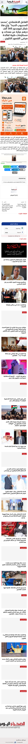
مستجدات (3, 42)
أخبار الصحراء (23, 384)
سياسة (24, 454)
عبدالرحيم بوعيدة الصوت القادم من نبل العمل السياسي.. (15, 283)
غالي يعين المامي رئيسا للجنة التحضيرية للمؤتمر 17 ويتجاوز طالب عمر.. (15, 399)
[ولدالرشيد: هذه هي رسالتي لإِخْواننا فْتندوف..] (14, 295)
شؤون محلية (23, 339)
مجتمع (24, 267)
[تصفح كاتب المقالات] (14, 190)
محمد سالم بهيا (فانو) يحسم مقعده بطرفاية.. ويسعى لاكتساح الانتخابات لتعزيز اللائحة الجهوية (14, 564)
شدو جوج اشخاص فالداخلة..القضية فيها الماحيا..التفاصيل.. (15, 588)
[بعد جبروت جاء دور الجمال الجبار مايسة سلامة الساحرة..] (14, 436)
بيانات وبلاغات (22, 523)
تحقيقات (24, 573)
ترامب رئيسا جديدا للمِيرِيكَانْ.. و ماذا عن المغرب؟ (21, 205)
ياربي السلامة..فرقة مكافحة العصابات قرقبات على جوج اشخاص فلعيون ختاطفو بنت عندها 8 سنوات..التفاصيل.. (14, 612)
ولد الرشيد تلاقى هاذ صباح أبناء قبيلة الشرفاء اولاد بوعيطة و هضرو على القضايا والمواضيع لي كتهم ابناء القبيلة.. (14, 683)
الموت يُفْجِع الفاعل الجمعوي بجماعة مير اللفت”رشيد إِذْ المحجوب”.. (15, 260)
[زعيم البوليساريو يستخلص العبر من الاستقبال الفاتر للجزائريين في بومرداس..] (14, 459)
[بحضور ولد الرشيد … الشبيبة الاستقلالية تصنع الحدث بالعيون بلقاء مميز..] (14, 367)
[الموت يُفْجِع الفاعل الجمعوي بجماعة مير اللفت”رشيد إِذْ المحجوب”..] (14, 250)
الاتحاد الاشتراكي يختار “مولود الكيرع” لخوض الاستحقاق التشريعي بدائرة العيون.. (14, 492)
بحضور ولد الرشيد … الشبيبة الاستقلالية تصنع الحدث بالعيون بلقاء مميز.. (15, 377)
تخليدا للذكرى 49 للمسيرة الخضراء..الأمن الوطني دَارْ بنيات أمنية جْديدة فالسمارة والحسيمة (7, 207)
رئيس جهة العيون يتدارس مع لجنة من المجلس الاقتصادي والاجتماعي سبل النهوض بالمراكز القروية (15, 708)
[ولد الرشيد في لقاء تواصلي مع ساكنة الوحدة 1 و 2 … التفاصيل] (14, 344)
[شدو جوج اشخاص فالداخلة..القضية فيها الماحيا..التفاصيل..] (14, 578)
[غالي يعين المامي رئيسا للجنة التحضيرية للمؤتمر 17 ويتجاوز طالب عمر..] (14, 389)
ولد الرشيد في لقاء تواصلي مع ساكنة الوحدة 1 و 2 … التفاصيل (15, 354)
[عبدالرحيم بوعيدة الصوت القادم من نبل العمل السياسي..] (14, 272)
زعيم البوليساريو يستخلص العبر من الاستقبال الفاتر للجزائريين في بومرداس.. (14, 469)
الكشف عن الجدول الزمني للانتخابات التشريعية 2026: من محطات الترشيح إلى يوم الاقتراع (14, 540)
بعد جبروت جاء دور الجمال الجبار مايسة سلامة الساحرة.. (15, 447)
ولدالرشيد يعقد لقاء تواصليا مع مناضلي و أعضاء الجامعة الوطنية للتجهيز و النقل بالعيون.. (14, 636)
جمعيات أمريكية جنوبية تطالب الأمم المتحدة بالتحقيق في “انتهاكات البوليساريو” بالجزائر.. (16, 423)
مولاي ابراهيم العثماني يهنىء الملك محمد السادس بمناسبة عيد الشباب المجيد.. (14, 660)
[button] (22, 166)
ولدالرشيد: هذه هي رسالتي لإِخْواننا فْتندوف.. (16, 305)
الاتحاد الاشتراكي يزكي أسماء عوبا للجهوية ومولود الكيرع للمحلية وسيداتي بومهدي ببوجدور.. (14, 516)
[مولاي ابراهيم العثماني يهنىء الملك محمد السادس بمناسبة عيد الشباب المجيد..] (14, 649)
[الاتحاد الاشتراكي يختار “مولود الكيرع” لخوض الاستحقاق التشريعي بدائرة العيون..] (14, 482)
